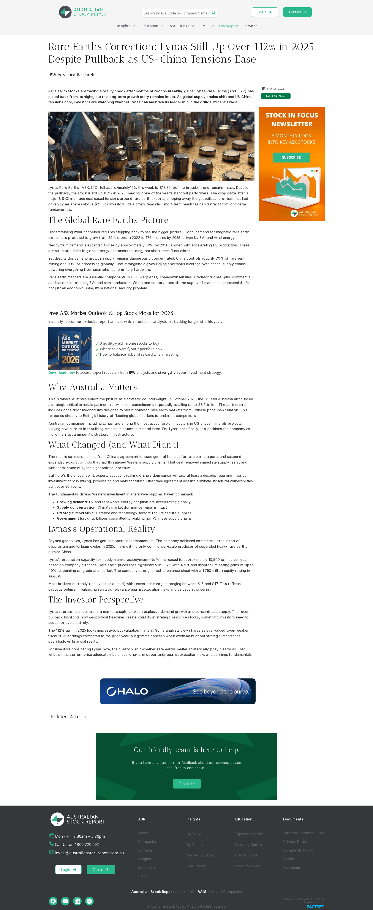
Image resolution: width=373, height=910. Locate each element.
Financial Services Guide (303, 833)
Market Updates (199, 855)
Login (262, 12)
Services (251, 26)
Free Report (229, 26)
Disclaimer (291, 867)
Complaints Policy (298, 850)
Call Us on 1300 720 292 (77, 844)
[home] (84, 12)
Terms (288, 859)
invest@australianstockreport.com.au (89, 852)
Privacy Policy (295, 841)
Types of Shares (249, 834)
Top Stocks (196, 866)
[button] (125, 26)
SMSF (143, 876)
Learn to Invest (247, 866)
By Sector (194, 844)
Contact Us (297, 12)
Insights (144, 859)
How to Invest (247, 855)
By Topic (193, 834)
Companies (147, 841)
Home (143, 833)
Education (146, 867)
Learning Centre (248, 844)
